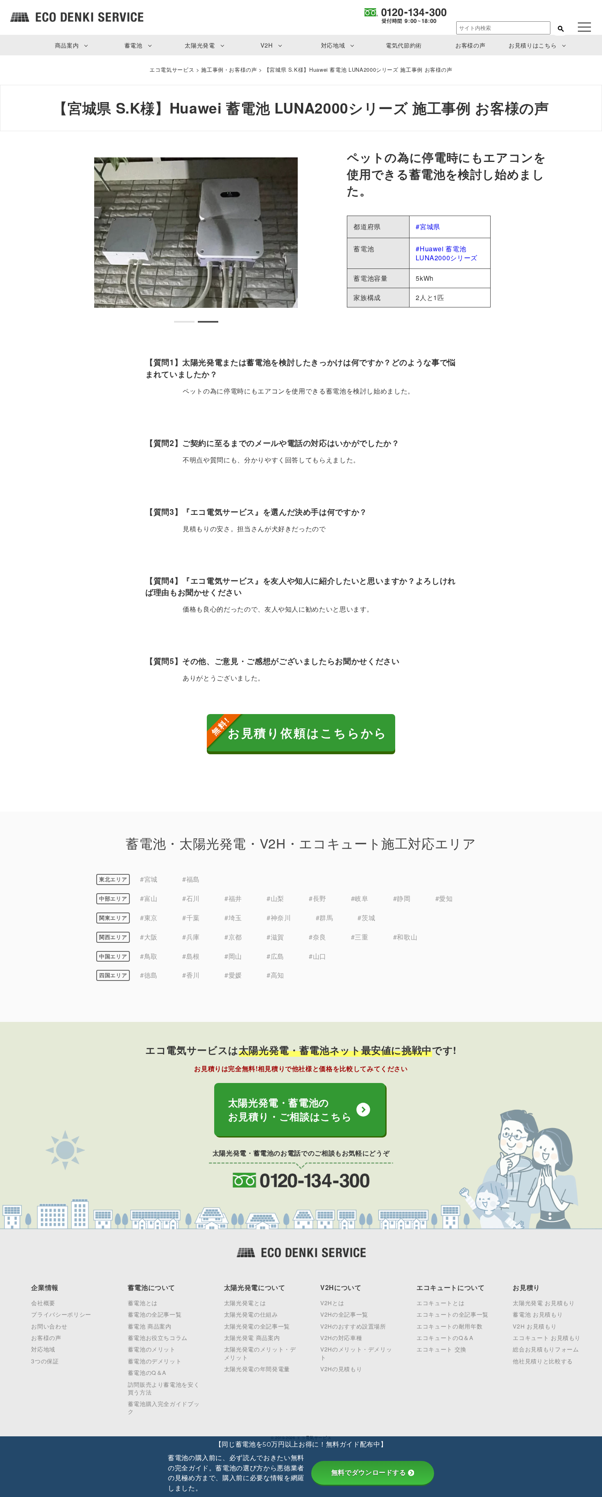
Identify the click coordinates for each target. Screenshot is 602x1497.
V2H (266, 45)
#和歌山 (405, 937)
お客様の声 (470, 45)
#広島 (275, 956)
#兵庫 (191, 937)
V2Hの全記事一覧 (344, 1314)
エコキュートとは (440, 1303)
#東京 (149, 917)
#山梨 (275, 898)
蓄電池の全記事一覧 (155, 1314)
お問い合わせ (49, 1326)
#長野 (317, 898)
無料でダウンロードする (368, 1473)
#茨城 (366, 917)
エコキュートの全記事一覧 (452, 1314)
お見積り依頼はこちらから (308, 732)
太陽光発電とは (245, 1303)
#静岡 (402, 898)
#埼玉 (233, 917)
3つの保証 (45, 1361)
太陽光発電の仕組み (251, 1314)
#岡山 (233, 956)
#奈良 (317, 937)
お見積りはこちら (533, 45)
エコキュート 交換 (441, 1349)
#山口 (317, 956)
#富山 (149, 898)
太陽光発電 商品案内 (252, 1337)
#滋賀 (275, 937)
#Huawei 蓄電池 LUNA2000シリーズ (447, 253)
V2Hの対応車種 (341, 1337)
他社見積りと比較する (543, 1361)
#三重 (360, 937)
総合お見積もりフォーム (546, 1349)
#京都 (233, 937)
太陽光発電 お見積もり (544, 1303)
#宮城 (149, 879)
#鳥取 (149, 956)
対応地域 (333, 45)
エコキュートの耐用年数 (449, 1326)
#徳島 (149, 975)
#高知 (275, 975)
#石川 (191, 898)
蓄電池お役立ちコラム (158, 1337)
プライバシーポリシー (61, 1314)
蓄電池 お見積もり (538, 1314)
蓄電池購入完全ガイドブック (164, 1407)
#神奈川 (279, 917)
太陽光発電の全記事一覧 (257, 1326)
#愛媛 (233, 975)
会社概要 (43, 1303)
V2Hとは (332, 1303)
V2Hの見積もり (341, 1369)
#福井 (233, 898)
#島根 (191, 956)
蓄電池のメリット (152, 1349)
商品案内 (67, 45)
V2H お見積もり (535, 1326)
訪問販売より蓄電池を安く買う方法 (164, 1388)
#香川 (191, 975)
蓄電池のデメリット (155, 1361)
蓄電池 (133, 45)
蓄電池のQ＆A (147, 1372)
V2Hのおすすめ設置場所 (353, 1326)
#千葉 (191, 917)
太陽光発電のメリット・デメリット (260, 1353)
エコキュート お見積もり (547, 1337)
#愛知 (444, 898)
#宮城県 (428, 226)
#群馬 (324, 917)
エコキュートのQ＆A (444, 1337)
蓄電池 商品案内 (150, 1326)
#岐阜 (360, 898)
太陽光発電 (200, 45)
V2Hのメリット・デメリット (356, 1353)
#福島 (191, 879)
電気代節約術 (404, 45)
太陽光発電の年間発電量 (257, 1369)
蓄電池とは (143, 1303)
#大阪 (149, 937)
